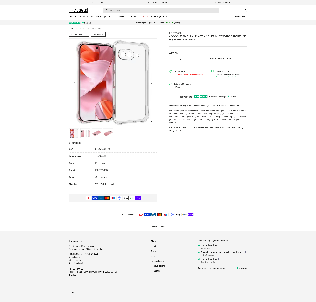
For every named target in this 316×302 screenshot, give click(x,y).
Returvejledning (158, 266)
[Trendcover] (78, 10)
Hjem (71, 28)
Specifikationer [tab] (76, 143)
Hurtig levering (222, 71)
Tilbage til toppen (158, 226)
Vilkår (153, 256)
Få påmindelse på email (220, 59)
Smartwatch (119, 16)
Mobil (71, 16)
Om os (154, 251)
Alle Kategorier (157, 16)
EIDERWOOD (98, 34)
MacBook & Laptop (99, 16)
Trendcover (78, 293)
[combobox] (161, 10)
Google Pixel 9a (79, 34)
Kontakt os (155, 271)
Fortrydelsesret (157, 261)
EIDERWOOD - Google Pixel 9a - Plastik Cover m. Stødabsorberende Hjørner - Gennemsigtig (90, 28)
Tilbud (145, 16)
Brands (133, 16)
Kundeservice (241, 16)
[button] (245, 10)
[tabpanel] (113, 168)
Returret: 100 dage (182, 84)
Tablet (82, 16)
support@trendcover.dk (85, 246)
